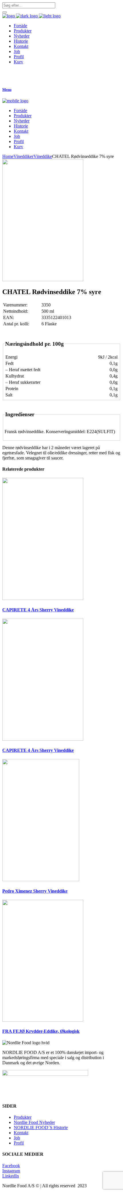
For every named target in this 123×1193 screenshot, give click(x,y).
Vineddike (42, 156)
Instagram (11, 1170)
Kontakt (21, 1132)
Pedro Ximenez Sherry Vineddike (35, 891)
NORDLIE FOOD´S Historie (41, 1127)
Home (7, 156)
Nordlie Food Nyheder (34, 1122)
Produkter (22, 1117)
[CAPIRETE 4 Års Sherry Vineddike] (42, 598)
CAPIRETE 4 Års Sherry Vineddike (38, 609)
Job (17, 1137)
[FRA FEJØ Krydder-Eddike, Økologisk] (42, 1020)
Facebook (11, 1165)
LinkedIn (10, 1176)
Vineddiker (23, 156)
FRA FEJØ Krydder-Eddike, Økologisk (41, 1031)
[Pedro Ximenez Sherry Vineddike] (40, 879)
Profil (19, 1143)
